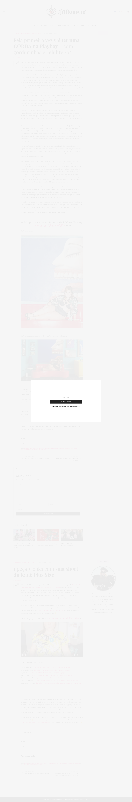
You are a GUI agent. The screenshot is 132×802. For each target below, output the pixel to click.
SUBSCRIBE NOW (66, 401)
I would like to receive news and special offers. (67, 406)
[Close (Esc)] (98, 383)
